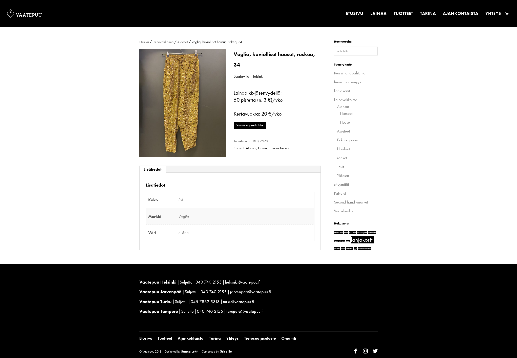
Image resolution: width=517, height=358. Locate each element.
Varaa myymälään (249, 125)
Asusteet (343, 131)
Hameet (346, 113)
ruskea (183, 232)
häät (346, 232)
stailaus (349, 248)
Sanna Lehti (189, 351)
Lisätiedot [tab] (153, 169)
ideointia (352, 232)
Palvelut (340, 193)
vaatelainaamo (364, 248)
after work (338, 232)
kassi (348, 241)
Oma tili (288, 338)
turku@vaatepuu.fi (238, 302)
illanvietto (372, 232)
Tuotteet (403, 14)
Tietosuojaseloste (260, 338)
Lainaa (378, 14)
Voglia (183, 216)
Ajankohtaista (460, 14)
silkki (343, 248)
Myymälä (341, 184)
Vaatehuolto (343, 211)
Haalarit (343, 148)
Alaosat (182, 42)
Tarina (428, 14)
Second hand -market (351, 202)
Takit (340, 166)
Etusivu (354, 14)
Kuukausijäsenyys (347, 82)
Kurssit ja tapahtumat (350, 73)
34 (180, 199)
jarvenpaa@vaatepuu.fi (250, 292)
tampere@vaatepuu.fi (245, 311)
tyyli (355, 248)
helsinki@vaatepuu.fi (242, 282)
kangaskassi (339, 241)
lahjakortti (362, 239)
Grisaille (226, 351)
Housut (263, 148)
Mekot (342, 157)
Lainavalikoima (163, 42)
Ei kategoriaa (347, 140)
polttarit (337, 248)
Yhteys (493, 14)
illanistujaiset (362, 232)
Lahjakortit (342, 90)
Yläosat (343, 175)
